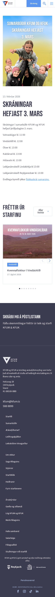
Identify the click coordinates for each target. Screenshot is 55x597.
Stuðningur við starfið (16, 551)
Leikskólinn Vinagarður (17, 443)
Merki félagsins (13, 520)
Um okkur (10, 454)
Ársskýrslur (11, 499)
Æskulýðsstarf (12, 430)
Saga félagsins (12, 461)
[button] (49, 260)
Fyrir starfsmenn (14, 488)
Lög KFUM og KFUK (14, 513)
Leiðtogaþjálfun (13, 436)
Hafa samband (12, 531)
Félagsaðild (11, 544)
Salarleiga (10, 538)
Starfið (9, 416)
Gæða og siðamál (14, 506)
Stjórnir (9, 468)
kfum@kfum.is (11, 402)
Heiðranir (10, 481)
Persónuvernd (27, 580)
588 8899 (8, 406)
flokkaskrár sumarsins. (37, 179)
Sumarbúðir (11, 423)
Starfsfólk (10, 475)
